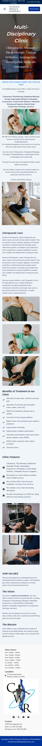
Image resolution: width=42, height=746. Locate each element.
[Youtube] (28, 717)
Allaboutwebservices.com (25, 742)
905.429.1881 (22, 729)
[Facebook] (14, 717)
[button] (34, 9)
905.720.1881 (17, 727)
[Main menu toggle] (4, 9)
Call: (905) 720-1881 (33, 2)
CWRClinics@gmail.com (13, 724)
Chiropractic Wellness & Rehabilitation (15, 9)
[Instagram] (23, 717)
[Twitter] (18, 717)
